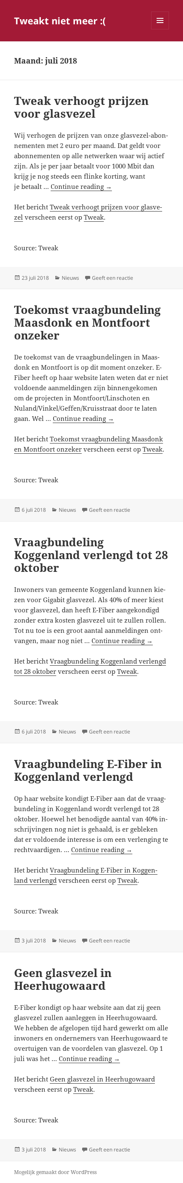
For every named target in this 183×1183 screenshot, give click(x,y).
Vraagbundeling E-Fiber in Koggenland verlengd (88, 770)
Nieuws (70, 277)
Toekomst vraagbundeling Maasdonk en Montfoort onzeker (87, 322)
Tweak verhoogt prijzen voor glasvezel (81, 107)
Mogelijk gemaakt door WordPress (55, 1172)
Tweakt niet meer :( (60, 20)
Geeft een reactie (112, 277)
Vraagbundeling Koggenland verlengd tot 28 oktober (91, 554)
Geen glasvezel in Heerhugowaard (63, 979)
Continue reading (81, 186)
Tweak (94, 217)
